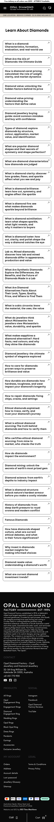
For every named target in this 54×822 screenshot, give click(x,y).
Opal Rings (9, 722)
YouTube (32, 711)
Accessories (9, 745)
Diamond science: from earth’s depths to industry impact (24, 479)
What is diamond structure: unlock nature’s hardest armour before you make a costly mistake (26, 493)
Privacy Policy (34, 768)
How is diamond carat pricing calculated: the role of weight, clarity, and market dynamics (23, 74)
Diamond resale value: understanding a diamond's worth (26, 563)
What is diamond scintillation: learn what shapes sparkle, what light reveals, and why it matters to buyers (23, 223)
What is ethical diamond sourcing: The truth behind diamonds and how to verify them (25, 426)
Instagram (32, 695)
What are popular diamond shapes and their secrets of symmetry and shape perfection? (25, 149)
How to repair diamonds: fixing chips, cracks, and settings (24, 397)
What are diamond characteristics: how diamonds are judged (26, 162)
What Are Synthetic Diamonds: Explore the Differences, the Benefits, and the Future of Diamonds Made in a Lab (24, 274)
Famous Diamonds (16, 520)
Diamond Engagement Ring (12, 712)
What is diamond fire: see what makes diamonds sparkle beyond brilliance (21, 207)
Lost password (10, 777)
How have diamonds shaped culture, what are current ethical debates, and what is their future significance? (22, 533)
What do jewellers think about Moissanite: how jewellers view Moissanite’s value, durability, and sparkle (23, 322)
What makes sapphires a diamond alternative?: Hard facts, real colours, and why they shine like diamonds (22, 340)
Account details (11, 773)
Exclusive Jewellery (12, 749)
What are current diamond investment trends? (21, 575)
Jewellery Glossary (12, 782)
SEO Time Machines (28, 809)
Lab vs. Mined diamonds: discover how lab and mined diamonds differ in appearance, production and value (24, 256)
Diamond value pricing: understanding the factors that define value (20, 101)
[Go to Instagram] (15, 680)
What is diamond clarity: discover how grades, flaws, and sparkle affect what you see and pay (26, 177)
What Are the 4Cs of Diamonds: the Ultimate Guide (23, 60)
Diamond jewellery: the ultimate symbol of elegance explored (25, 355)
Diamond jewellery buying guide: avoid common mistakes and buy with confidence (24, 116)
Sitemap (7, 786)
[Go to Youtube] (5, 680)
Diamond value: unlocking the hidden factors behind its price (24, 87)
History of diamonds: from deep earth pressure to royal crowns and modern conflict (22, 508)
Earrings (7, 740)
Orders (7, 764)
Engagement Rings (12, 707)
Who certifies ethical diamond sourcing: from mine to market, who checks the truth (24, 441)
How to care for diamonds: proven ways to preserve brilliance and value (21, 369)
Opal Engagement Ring (12, 701)
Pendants (8, 736)
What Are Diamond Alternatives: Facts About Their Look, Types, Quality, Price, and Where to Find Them (23, 292)
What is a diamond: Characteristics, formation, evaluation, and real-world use (24, 47)
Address (7, 768)
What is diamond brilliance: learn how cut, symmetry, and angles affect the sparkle (23, 192)
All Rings (7, 695)
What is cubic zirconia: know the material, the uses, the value (24, 307)
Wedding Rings (10, 718)
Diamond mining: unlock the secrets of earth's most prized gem (26, 467)
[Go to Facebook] (10, 680)
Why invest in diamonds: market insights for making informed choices (20, 550)
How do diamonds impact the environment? (20, 454)
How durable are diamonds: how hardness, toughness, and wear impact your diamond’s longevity (25, 384)
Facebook (32, 700)
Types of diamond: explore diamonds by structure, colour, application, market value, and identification (22, 132)
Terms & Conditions (37, 764)
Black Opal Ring (11, 727)
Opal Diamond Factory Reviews (35, 705)
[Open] (5, 8)
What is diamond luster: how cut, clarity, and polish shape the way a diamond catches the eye (25, 240)
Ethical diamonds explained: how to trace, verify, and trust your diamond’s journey (23, 411)
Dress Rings (9, 731)
